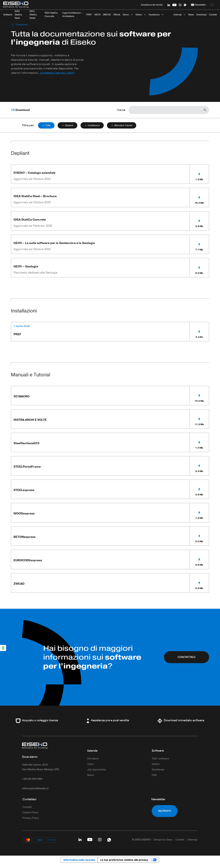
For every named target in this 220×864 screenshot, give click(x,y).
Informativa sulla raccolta (79, 859)
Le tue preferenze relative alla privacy (124, 859)
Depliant (69, 125)
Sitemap (192, 839)
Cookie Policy (30, 812)
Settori (138, 14)
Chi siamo (93, 758)
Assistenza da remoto (152, 4)
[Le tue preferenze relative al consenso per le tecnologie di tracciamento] (3, 648)
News (90, 775)
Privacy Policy (31, 818)
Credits (180, 839)
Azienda (177, 14)
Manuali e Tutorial (123, 125)
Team (90, 764)
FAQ (154, 775)
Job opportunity (96, 769)
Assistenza (154, 14)
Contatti (27, 807)
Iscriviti (164, 810)
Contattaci (29, 799)
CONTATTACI (186, 657)
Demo (126, 14)
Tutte (47, 125)
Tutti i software (160, 758)
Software (158, 751)
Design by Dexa (162, 839)
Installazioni (94, 125)
